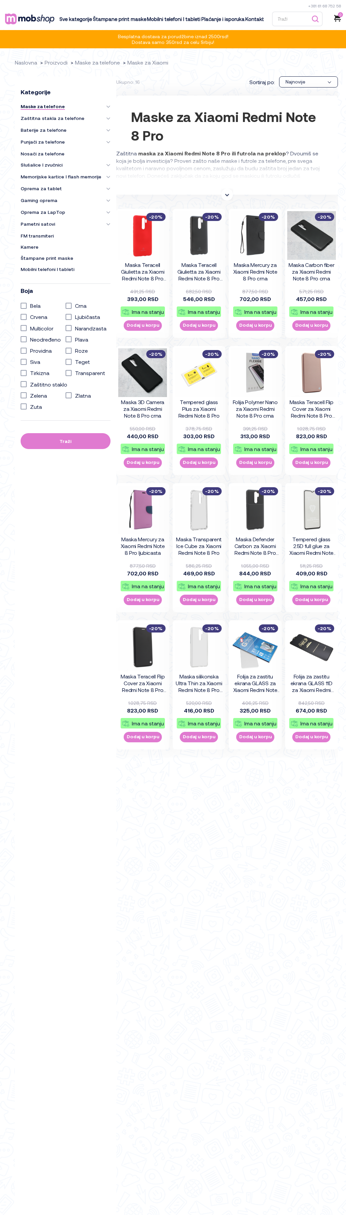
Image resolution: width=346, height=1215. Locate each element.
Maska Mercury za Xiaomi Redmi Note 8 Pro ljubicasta (143, 546)
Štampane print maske (119, 19)
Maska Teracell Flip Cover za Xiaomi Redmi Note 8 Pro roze (311, 409)
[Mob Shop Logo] (29, 19)
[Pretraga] (315, 19)
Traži (65, 441)
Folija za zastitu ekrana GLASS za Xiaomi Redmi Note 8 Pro (255, 683)
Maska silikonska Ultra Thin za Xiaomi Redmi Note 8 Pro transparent (199, 683)
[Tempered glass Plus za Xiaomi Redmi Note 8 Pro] (199, 372)
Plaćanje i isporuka (223, 19)
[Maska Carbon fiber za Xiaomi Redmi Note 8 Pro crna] (311, 235)
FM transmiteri (37, 236)
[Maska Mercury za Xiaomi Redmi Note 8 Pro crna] (255, 235)
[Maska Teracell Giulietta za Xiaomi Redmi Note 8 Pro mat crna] (199, 235)
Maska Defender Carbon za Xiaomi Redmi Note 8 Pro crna (255, 546)
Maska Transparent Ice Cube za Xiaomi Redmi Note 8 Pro (199, 546)
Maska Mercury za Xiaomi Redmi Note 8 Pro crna (255, 271)
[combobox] (308, 82)
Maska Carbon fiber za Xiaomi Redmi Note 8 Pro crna (312, 271)
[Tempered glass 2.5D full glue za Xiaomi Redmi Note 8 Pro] (311, 510)
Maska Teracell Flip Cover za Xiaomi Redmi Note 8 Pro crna (143, 683)
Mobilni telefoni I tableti (173, 19)
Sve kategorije (75, 19)
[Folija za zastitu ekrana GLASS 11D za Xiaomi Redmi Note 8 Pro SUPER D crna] (311, 647)
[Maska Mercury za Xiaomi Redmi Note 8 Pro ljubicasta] (142, 510)
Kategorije (36, 92)
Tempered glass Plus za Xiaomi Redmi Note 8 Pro (199, 409)
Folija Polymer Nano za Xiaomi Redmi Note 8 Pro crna (255, 409)
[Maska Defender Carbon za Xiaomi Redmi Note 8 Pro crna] (255, 510)
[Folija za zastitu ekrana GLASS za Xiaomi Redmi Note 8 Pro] (255, 647)
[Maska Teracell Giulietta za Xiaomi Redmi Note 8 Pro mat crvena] (142, 235)
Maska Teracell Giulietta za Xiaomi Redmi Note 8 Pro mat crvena (142, 272)
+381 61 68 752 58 (324, 5)
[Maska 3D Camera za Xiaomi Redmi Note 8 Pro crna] (142, 372)
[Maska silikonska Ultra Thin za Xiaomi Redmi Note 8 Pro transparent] (199, 647)
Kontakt (254, 19)
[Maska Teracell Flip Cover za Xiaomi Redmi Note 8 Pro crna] (142, 647)
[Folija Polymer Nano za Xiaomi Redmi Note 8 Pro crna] (255, 372)
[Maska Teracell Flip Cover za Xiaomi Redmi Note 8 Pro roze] (311, 372)
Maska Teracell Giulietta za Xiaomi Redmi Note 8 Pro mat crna (199, 272)
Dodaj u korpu (143, 325)
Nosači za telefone (43, 153)
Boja (27, 290)
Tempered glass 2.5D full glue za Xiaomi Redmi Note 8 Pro (311, 546)
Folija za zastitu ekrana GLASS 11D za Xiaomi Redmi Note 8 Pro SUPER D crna (311, 683)
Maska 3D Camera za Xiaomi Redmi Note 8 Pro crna (142, 409)
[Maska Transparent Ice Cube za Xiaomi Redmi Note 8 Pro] (199, 510)
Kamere (30, 247)
